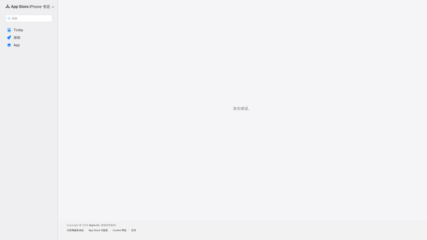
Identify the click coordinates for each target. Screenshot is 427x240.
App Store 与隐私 (98, 230)
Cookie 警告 (120, 230)
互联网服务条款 (75, 230)
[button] (29, 30)
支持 (133, 230)
